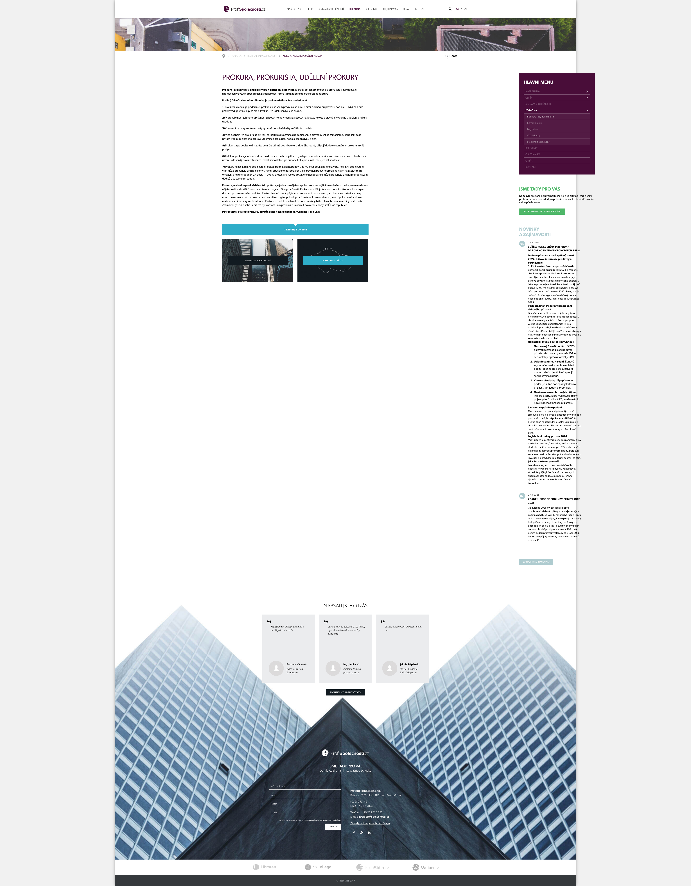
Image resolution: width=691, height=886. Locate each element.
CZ (457, 8)
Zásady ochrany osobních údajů (370, 823)
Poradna (354, 9)
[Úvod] (225, 56)
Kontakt (420, 9)
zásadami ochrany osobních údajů (324, 820)
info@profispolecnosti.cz (373, 816)
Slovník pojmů (534, 122)
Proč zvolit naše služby (538, 141)
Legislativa (532, 129)
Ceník (310, 9)
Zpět (454, 56)
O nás (406, 9)
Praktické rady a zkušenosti (262, 56)
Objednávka (390, 9)
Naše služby (294, 9)
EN (465, 8)
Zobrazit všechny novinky (536, 562)
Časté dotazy (533, 135)
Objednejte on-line (295, 229)
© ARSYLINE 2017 (345, 880)
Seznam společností (331, 9)
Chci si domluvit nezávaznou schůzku (542, 211)
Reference (372, 9)
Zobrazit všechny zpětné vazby (345, 692)
